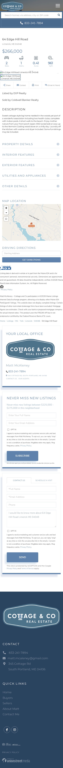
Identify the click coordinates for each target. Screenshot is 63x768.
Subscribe (22, 455)
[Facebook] (7, 730)
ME (16, 321)
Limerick (28, 321)
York (21, 321)
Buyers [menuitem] (8, 698)
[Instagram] (14, 730)
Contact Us (11, 379)
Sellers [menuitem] (7, 703)
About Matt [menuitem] (11, 709)
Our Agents (23, 379)
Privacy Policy (6, 289)
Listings (10, 321)
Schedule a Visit (43, 480)
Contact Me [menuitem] (11, 714)
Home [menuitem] (7, 692)
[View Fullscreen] (6, 219)
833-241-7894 (33, 23)
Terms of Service (27, 568)
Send (22, 557)
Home (2, 321)
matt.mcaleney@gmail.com (28, 658)
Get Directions (31, 260)
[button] (59, 15)
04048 (37, 321)
